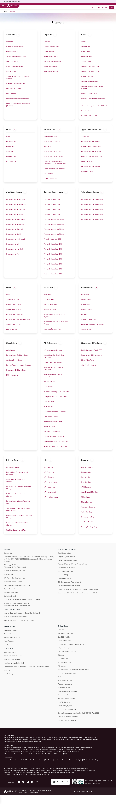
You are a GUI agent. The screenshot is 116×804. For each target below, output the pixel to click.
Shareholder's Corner (67, 549)
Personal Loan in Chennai (15, 209)
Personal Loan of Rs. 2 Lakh (54, 224)
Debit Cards (85, 51)
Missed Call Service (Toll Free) (14, 571)
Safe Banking (86, 477)
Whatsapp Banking (88, 507)
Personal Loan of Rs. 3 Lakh (54, 229)
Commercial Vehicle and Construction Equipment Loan (55, 162)
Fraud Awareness (64, 641)
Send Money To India (13, 324)
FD (66, 737)
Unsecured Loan (87, 161)
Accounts (9, 42)
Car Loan (9, 151)
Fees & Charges (9, 674)
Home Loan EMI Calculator (16, 370)
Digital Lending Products (67, 651)
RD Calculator (49, 407)
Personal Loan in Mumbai (15, 199)
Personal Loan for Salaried (91, 151)
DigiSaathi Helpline (65, 648)
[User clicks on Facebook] (18, 781)
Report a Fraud (62, 782)
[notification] (92, 7)
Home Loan (10, 146)
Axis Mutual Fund (23, 760)
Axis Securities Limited (37, 760)
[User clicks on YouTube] (28, 781)
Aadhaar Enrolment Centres (68, 677)
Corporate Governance (66, 567)
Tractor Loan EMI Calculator (54, 436)
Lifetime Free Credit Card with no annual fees (93, 100)
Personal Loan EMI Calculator (17, 355)
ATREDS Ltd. (87, 760)
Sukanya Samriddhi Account (91, 355)
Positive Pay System (65, 706)
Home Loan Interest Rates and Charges (17, 524)
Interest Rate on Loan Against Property (17, 473)
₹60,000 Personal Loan (52, 204)
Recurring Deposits (51, 56)
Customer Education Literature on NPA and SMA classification (26, 667)
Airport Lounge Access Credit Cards (94, 106)
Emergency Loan (87, 171)
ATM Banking (86, 487)
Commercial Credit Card (90, 66)
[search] (96, 7)
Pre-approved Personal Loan (91, 156)
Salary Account (11, 71)
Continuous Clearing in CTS (68, 709)
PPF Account (60, 739)
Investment (85, 294)
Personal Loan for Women (91, 166)
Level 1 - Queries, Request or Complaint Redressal (22, 613)
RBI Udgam (62, 666)
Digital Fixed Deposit (51, 46)
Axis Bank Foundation (10, 760)
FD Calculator (49, 402)
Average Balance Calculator (12, 747)
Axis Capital (78, 760)
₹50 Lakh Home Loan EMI (53, 264)
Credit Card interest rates (90, 116)
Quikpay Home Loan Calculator (55, 397)
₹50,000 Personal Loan (52, 199)
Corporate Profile (10, 630)
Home (5, 11)
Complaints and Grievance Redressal (17, 585)
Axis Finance (49, 760)
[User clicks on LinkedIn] (32, 781)
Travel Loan (85, 136)
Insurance (47, 294)
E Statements (86, 472)
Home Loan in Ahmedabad (15, 219)
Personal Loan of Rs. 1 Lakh (54, 219)
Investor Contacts (64, 578)
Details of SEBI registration (68, 716)
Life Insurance (49, 299)
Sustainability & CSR (65, 633)
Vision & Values (9, 634)
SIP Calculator (49, 387)
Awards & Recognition (12, 637)
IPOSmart (84, 314)
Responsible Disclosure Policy (28, 792)
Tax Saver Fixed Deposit (52, 61)
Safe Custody (11, 94)
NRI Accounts (49, 472)
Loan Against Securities (52, 151)
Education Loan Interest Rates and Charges (18, 488)
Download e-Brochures (12, 659)
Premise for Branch (65, 680)
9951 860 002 (26, 605)
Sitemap (61, 655)
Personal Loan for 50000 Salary (92, 214)
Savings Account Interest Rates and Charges (19, 517)
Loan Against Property (52, 141)
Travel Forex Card (12, 299)
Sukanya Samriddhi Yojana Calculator (53, 368)
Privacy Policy (32, 790)
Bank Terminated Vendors (67, 691)
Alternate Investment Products (92, 324)
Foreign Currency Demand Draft (18, 319)
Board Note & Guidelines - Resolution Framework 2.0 (77, 593)
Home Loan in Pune (13, 254)
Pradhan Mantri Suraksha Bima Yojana (55, 315)
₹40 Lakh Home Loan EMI (53, 259)
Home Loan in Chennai (14, 229)
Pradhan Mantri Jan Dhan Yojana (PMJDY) (18, 105)
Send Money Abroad (13, 304)
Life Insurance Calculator (53, 350)
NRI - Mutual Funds (51, 497)
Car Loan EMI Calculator (15, 360)
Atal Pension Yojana (88, 365)
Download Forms (10, 652)
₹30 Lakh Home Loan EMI (53, 254)
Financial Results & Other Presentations (72, 564)
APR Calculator (49, 426)
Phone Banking (86, 502)
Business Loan (11, 156)
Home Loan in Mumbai (14, 249)
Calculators (10, 350)
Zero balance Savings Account (17, 56)
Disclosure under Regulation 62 (69, 586)
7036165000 (21, 567)
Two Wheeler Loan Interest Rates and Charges (18, 509)
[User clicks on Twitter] (23, 781)
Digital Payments (87, 76)
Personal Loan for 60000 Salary (92, 219)
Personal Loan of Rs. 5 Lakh (54, 234)
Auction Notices (64, 688)
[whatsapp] (99, 7)
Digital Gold (85, 304)
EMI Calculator (69, 747)
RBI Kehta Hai (63, 659)
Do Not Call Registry (11, 596)
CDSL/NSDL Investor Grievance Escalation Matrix (22, 600)
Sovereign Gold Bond (89, 319)
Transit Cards (86, 61)
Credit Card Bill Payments (90, 81)
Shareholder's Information (67, 560)
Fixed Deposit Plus (50, 66)
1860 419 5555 (9, 559)
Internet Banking (87, 467)
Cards (83, 42)
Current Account (12, 61)
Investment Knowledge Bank (14, 663)
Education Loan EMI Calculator (55, 412)
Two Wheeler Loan (50, 136)
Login (111, 7)
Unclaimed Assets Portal (67, 720)
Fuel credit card (87, 111)
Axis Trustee (70, 760)
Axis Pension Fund (59, 760)
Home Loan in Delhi (13, 234)
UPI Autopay (86, 497)
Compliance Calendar (66, 571)
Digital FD (61, 737)
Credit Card (85, 46)
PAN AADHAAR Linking (67, 673)
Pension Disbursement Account (17, 99)
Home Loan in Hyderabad (15, 239)
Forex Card (37, 741)
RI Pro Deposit (11, 329)
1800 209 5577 (28, 557)
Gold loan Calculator (77, 750)
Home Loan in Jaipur (13, 244)
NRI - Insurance (49, 487)
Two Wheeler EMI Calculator (54, 754)
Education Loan (11, 161)
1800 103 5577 (40, 557)
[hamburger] (3, 6)
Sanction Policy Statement (67, 698)
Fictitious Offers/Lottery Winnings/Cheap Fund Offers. (30, 774)
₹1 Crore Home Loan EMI (53, 274)
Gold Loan (47, 146)
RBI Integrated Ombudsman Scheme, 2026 (73, 669)
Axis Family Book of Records (24, 741)
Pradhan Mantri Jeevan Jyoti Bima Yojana (56, 323)
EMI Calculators (12, 375)
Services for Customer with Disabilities (72, 644)
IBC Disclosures (64, 702)
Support (105, 7)
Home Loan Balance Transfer (54, 169)
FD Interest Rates (12, 467)
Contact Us (8, 553)
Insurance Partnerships (52, 329)
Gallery (6, 645)
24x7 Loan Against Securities (46, 739)
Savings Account (12, 51)
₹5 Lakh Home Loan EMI (52, 239)
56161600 (16, 605)
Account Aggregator (65, 684)
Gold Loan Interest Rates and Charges (16, 495)
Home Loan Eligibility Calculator (56, 446)
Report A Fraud (9, 589)
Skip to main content (10, 1)
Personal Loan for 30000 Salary (92, 204)
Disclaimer (22, 790)
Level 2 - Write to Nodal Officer (15, 617)
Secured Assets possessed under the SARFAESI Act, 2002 (78, 713)
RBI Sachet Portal (64, 662)
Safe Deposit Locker (13, 89)
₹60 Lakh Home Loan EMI (53, 269)
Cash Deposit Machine (89, 492)
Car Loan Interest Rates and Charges (16, 480)
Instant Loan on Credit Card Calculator (54, 356)
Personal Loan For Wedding (91, 141)
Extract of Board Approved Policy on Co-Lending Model (78, 589)
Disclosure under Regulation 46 (69, 582)
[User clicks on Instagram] (37, 781)
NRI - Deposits (49, 477)
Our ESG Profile (64, 637)
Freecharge (95, 760)
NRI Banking (48, 467)
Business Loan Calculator (53, 421)
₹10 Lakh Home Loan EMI (53, 244)
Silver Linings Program (14, 66)
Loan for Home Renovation (91, 146)
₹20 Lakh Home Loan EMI (53, 249)
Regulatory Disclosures (66, 557)
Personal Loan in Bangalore (16, 204)
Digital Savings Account (15, 46)
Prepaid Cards (86, 56)
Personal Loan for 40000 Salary (92, 209)
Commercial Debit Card (90, 71)
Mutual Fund (78, 739)
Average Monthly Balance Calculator (53, 376)
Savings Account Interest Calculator (19, 365)
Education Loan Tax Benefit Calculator (16, 754)
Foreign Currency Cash (14, 314)
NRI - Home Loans (50, 482)
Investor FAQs (63, 575)
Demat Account (87, 309)
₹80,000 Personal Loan (52, 214)
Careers (61, 630)
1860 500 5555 (21, 559)
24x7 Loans (32, 739)
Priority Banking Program (90, 527)
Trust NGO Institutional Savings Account (17, 77)
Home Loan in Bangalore (15, 224)
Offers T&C (8, 670)
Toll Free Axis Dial (88, 522)
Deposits (47, 42)
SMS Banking (86, 482)
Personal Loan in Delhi (14, 214)
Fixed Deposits (49, 51)
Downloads (8, 648)
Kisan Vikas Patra (87, 360)
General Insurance (50, 304)
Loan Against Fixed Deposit (54, 156)
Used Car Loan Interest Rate (16, 530)
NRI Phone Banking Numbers (14, 578)
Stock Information (64, 553)
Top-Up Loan (48, 173)
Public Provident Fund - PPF (91, 350)
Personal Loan (11, 141)
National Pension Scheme (15, 84)
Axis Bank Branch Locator (13, 581)
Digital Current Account (37, 737)
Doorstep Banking (87, 517)
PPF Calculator (49, 382)
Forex (8, 294)
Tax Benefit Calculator (52, 431)
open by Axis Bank (93, 739)
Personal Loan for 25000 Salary (92, 199)
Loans (8, 136)
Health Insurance (50, 309)
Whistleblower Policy (11, 592)
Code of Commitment (45, 790)
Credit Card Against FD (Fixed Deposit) (92, 87)
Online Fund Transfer (14, 309)
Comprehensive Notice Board (69, 695)
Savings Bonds (86, 329)
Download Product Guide (13, 656)
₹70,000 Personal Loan (52, 209)
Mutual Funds (86, 299)
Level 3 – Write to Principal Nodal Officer (19, 620)
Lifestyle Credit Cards (89, 94)
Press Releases (9, 641)
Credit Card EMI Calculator (54, 362)
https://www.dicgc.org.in (92, 783)
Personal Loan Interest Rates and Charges (18, 502)
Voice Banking (86, 512)
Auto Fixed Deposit (51, 71)
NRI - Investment (50, 492)
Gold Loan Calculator (51, 416)
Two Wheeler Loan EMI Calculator (56, 441)
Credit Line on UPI (50, 178)
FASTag (85, 739)
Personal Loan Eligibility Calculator (57, 392)
